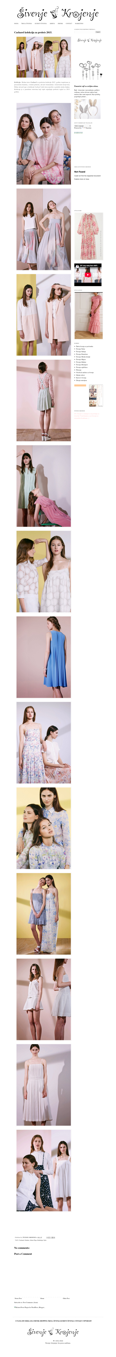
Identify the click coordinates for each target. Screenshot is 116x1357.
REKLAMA (29, 1321)
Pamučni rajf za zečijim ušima (86, 86)
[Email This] (47, 1237)
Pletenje (78, 370)
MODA (16, 23)
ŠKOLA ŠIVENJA (26, 23)
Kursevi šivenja (81, 378)
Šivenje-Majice (81, 359)
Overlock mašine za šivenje (85, 372)
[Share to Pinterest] (54, 1237)
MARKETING (79, 23)
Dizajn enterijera (81, 380)
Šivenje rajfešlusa (81, 367)
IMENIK (60, 23)
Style (45, 1240)
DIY (23, 1321)
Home (42, 1298)
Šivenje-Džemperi (82, 365)
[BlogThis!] (49, 1237)
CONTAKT (78, 1321)
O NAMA (18, 1321)
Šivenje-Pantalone (82, 354)
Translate (88, 128)
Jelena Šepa (33, 1240)
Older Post (66, 1298)
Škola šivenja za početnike (84, 346)
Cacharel (21, 1240)
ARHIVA (52, 23)
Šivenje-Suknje (81, 351)
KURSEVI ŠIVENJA (41, 23)
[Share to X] (51, 1237)
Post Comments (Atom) (30, 1302)
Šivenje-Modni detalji (83, 357)
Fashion (27, 1240)
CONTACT (69, 23)
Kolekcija (40, 1240)
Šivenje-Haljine (81, 362)
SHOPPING (44, 1321)
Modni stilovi (80, 375)
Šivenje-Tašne (80, 349)
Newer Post (18, 1298)
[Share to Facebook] (52, 1237)
